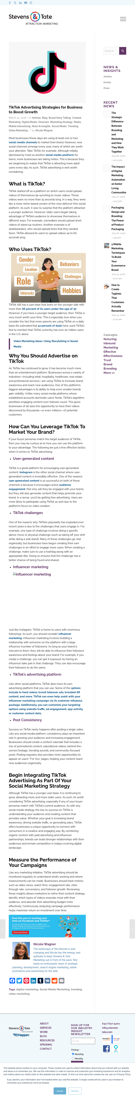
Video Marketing (18, 130)
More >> (109, 372)
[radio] (83, 1054)
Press (106, 88)
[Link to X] (15, 2)
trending (76, 989)
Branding (110, 368)
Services (46, 1027)
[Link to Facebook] (9, 2)
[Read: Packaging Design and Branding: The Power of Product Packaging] (107, 209)
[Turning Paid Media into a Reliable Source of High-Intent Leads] (132, 929)
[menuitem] (122, 19)
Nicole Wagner (44, 130)
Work (44, 1032)
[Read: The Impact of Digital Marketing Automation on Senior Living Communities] (107, 168)
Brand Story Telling (60, 117)
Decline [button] (75, 1090)
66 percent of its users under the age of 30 (49, 308)
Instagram (26, 472)
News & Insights (41, 126)
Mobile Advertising (20, 126)
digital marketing (27, 989)
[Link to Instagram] (31, 2)
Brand (108, 364)
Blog (44, 117)
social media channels (23, 142)
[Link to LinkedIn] (20, 2)
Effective (110, 351)
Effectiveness (113, 356)
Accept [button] (60, 1090)
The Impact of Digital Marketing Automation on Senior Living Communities (119, 179)
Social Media (59, 126)
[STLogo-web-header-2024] (33, 18)
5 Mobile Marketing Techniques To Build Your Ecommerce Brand (118, 257)
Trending (73, 126)
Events (107, 82)
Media (77, 122)
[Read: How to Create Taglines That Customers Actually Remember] (107, 286)
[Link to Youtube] (25, 2)
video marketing (19, 993)
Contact (46, 1048)
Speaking (46, 1044)
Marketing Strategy (61, 122)
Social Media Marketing (55, 989)
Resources (47, 1040)
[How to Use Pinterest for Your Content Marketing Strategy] (2, 929)
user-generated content (24, 480)
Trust (107, 360)
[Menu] (122, 19)
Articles (36, 117)
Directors (43, 122)
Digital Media (29, 122)
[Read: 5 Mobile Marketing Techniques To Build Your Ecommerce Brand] (107, 245)
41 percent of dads (50, 325)
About (44, 1023)
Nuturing (110, 339)
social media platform (60, 155)
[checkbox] (83, 1056)
